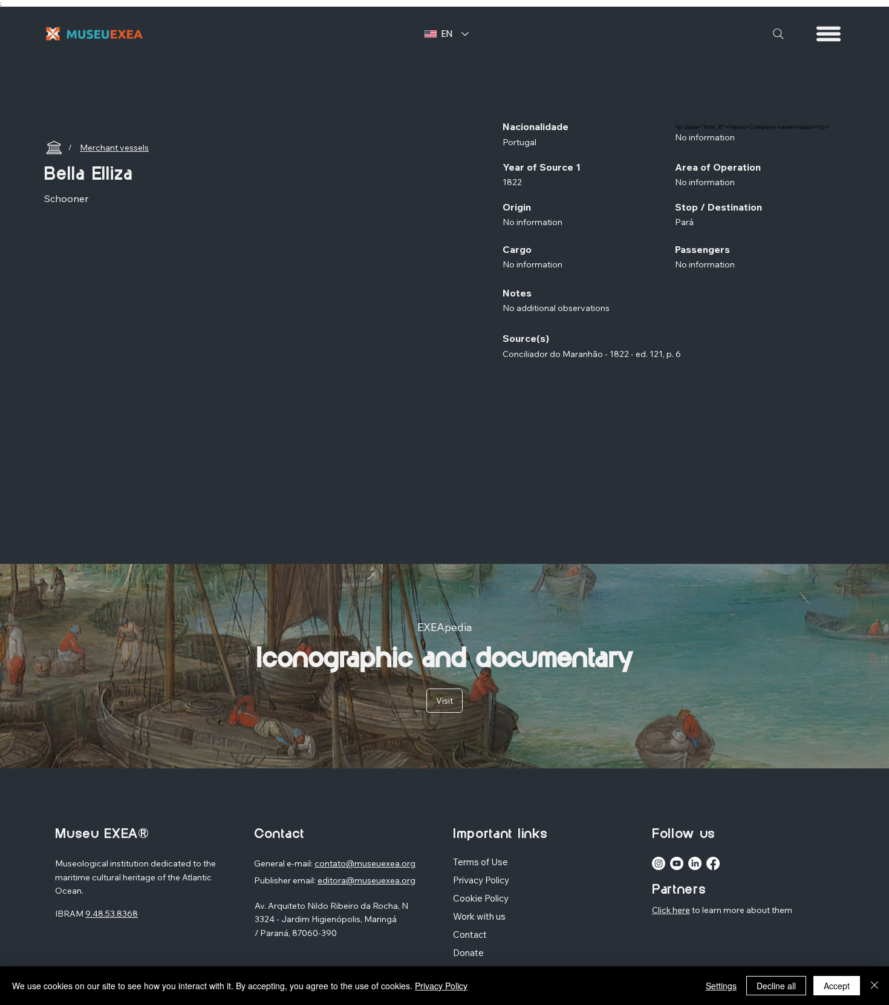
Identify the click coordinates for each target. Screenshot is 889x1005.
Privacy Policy (441, 986)
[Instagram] (658, 863)
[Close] (874, 985)
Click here (671, 910)
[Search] (778, 34)
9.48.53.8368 (111, 913)
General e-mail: (284, 863)
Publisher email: (286, 880)
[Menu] (829, 34)
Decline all (776, 986)
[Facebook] (713, 863)
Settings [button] (721, 986)
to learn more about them (741, 910)
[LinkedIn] (695, 863)
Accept (837, 986)
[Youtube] (676, 863)
